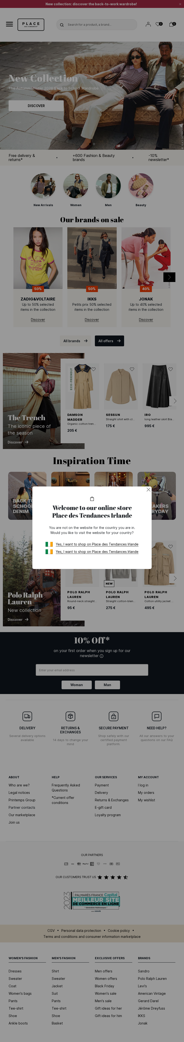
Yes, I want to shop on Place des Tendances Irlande (97, 544)
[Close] (148, 489)
